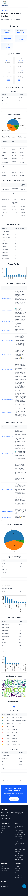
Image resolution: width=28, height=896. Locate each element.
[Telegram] (24, 886)
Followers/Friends (5, 826)
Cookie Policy (18, 877)
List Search (18, 847)
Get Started (14, 799)
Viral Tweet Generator (20, 839)
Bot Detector (18, 836)
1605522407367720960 (7, 340)
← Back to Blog (4, 10)
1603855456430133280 (7, 478)
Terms (16, 873)
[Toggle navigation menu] (25, 3)
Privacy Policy (18, 875)
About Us (17, 868)
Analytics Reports (19, 841)
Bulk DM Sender (19, 855)
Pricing (17, 866)
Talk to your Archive (20, 834)
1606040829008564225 (7, 517)
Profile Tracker (19, 857)
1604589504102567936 (7, 310)
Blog (2, 866)
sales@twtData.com (8, 884)
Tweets (3, 828)
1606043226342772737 (7, 330)
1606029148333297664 (7, 460)
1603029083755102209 (7, 412)
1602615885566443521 (7, 469)
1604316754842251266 (7, 369)
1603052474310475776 (7, 298)
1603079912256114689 (7, 399)
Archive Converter (19, 832)
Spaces (3, 833)
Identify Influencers (20, 830)
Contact (17, 870)
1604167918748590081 (7, 489)
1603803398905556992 (7, 511)
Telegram (5, 886)
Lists (2, 830)
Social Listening (19, 859)
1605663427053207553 (7, 321)
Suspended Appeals (20, 849)
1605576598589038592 (7, 385)
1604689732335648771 (7, 354)
